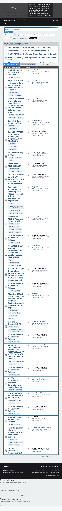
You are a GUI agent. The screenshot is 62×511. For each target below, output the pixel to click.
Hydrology (12, 117)
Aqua (10, 260)
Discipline (18, 35)
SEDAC (11, 318)
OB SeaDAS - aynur (40, 448)
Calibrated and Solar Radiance (16, 207)
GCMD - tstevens (40, 235)
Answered (8, 35)
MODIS (19, 171)
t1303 (36, 98)
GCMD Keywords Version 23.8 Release (15, 419)
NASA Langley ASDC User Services (16, 472)
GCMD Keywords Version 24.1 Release (15, 369)
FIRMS (11, 445)
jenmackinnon (39, 152)
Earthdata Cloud (14, 226)
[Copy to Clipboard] (0, 505)
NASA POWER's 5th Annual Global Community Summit (32, 54)
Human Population (15, 313)
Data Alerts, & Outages (22, 43)
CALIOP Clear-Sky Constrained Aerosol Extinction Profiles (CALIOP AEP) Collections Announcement (16, 274)
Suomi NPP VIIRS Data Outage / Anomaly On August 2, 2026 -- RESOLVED (16, 136)
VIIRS (17, 445)
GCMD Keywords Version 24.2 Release (15, 336)
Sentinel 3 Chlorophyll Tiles (15, 323)
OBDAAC (19, 229)
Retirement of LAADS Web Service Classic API (28, 51)
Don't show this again (9, 20)
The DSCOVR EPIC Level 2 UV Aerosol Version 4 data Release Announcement (16, 179)
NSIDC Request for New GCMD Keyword (15, 72)
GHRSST (12, 400)
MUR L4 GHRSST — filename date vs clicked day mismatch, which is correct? (15, 85)
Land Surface (13, 146)
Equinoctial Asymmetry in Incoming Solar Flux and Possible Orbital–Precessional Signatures (16, 194)
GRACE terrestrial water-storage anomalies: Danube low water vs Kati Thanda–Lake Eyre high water (16, 105)
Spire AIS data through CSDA (14, 122)
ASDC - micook (39, 174)
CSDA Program (14, 126)
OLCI (10, 327)
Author (15, 38)
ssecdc (36, 245)
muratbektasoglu (40, 345)
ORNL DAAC (13, 316)
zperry (36, 80)
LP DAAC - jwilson (40, 132)
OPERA (11, 390)
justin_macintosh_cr (41, 321)
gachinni (37, 187)
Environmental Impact (16, 442)
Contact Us (56, 469)
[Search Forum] (57, 28)
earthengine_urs (39, 378)
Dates (6, 38)
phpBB (42, 470)
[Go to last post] (41, 70)
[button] (53, 64)
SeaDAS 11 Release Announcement (15, 450)
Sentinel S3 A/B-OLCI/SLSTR (16, 330)
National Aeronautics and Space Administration (13, 473)
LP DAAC (12, 144)
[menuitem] (41, 466)
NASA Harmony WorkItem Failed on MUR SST (15, 395)
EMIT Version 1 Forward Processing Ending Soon (29, 47)
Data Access (13, 129)
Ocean (11, 95)
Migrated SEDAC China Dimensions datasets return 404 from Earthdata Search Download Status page (16, 301)
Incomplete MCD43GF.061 (14, 165)
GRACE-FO (20, 115)
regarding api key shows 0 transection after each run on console (15, 432)
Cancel (22, 495)
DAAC (28, 35)
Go (27, 495)
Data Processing (14, 169)
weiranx (36, 294)
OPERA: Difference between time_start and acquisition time (15, 382)
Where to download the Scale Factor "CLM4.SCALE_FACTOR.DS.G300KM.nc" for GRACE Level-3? (16, 352)
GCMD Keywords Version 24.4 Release (15, 237)
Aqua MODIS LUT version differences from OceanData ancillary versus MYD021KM (15, 251)
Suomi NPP (12, 149)
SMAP (11, 160)
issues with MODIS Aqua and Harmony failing (15, 219)
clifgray (36, 216)
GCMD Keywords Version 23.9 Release (15, 408)
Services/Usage (48, 35)
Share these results (27, 64)
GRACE (11, 115)
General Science (14, 210)
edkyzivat (37, 120)
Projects (36, 35)
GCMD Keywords (14, 77)
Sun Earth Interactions (16, 213)
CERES (11, 203)
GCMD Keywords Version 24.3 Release (15, 285)
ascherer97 (38, 393)
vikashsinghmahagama (42, 427)
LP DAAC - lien (39, 163)
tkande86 (37, 70)
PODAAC (18, 95)
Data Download (14, 92)
